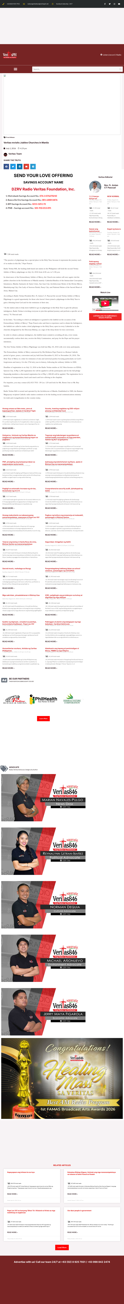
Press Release (10, 137)
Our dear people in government (79, 1290)
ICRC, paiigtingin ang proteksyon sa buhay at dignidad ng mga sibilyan (63, 596)
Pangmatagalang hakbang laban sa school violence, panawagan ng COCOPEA (62, 569)
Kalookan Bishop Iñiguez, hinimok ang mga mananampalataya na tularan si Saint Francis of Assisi (91, 1253)
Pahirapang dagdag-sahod (95, 262)
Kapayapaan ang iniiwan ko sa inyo (21, 1252)
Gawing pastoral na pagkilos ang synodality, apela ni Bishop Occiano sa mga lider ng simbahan (20, 677)
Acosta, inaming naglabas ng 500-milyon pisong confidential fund (62, 409)
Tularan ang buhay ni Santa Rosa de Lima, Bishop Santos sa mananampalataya (19, 543)
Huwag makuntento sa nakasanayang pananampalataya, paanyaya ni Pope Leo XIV (20, 516)
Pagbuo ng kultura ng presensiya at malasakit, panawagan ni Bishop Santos (64, 516)
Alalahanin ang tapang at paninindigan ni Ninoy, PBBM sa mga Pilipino (62, 649)
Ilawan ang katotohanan (94, 230)
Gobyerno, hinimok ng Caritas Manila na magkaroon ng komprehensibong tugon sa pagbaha (20, 437)
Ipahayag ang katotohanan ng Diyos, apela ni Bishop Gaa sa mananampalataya (63, 463)
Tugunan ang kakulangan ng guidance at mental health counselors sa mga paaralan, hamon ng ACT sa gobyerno (63, 437)
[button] (15, 69)
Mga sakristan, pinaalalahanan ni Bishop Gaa (21, 595)
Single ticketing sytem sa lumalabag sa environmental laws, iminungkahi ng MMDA (20, 729)
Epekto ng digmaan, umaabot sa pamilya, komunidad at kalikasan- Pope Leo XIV (19, 623)
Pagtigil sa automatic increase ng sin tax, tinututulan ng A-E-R (19, 490)
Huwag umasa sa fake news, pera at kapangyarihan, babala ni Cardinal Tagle (19, 409)
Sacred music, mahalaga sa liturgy (16, 568)
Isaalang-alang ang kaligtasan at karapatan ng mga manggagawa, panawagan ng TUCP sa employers (21, 704)
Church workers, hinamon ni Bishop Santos (63, 702)
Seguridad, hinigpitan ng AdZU (58, 542)
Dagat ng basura (114, 229)
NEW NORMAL (113, 196)
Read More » (8, 428)
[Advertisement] (62, 26)
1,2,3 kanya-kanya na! (94, 197)
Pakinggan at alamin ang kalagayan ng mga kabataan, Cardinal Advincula (63, 623)
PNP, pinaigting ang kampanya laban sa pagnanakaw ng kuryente (18, 463)
